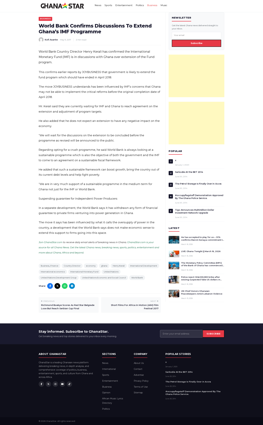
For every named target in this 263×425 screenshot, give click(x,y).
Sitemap (138, 392)
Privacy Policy (141, 381)
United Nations (111, 271)
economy (91, 266)
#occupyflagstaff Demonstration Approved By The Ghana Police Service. (199, 197)
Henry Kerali (119, 266)
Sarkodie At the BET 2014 (189, 172)
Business (152, 5)
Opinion (106, 392)
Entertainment (123, 5)
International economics (53, 271)
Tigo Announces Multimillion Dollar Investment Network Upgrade (194, 211)
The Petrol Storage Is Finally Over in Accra (198, 183)
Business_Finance (49, 266)
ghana (104, 266)
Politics (140, 5)
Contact (138, 369)
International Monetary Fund (84, 271)
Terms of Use (141, 386)
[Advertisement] (196, 76)
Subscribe (196, 43)
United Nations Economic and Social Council (104, 277)
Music (164, 5)
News (98, 5)
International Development (143, 266)
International (109, 369)
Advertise (139, 375)
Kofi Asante (51, 39)
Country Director (72, 266)
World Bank (137, 277)
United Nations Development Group (59, 277)
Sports (108, 5)
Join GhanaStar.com (50, 242)
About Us (139, 363)
